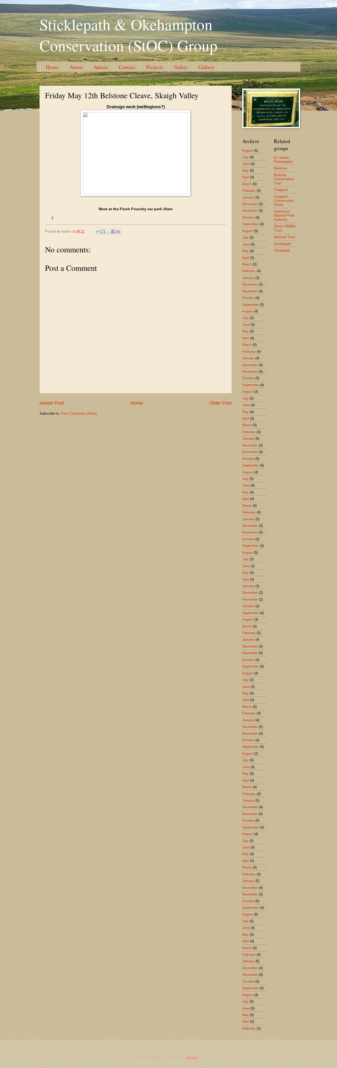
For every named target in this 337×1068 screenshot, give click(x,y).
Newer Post (51, 403)
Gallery (207, 67)
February (249, 191)
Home (52, 67)
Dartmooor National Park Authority (284, 215)
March (247, 184)
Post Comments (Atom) (79, 413)
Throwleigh (282, 250)
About (76, 67)
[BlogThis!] (103, 231)
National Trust (284, 237)
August (247, 151)
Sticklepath (282, 244)
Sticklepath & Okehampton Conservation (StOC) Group (128, 35)
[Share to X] (108, 231)
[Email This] (98, 231)
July (245, 157)
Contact (127, 67)
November (250, 211)
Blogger (192, 1058)
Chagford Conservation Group (284, 201)
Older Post (220, 403)
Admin (100, 67)
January (248, 197)
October (248, 217)
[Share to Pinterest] (118, 231)
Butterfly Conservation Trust (284, 179)
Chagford (281, 190)
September (250, 224)
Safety (181, 67)
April (245, 177)
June (246, 164)
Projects (154, 67)
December (250, 204)
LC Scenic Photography (283, 160)
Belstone (280, 168)
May (245, 171)
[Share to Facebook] (113, 231)
